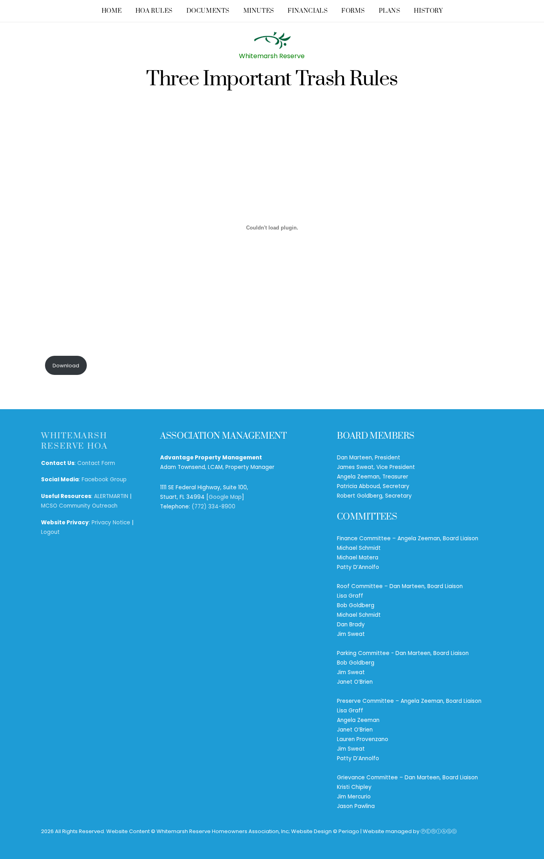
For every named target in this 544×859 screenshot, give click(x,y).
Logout (50, 532)
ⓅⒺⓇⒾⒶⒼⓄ (439, 831)
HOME (112, 11)
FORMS (353, 11)
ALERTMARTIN (111, 496)
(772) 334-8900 (213, 506)
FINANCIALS (308, 11)
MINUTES (258, 11)
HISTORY (428, 11)
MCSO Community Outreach (79, 506)
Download (66, 365)
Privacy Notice (111, 522)
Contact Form (96, 463)
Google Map (225, 497)
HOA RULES (154, 11)
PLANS (390, 11)
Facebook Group (104, 479)
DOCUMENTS (208, 11)
